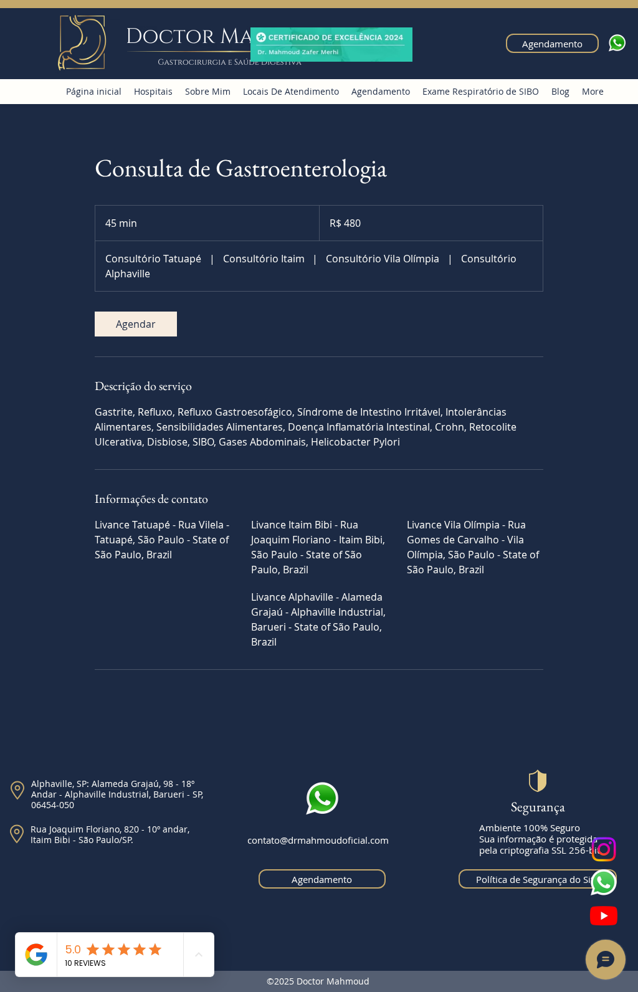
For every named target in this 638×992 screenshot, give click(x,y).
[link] (136, 324)
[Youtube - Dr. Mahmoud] (604, 915)
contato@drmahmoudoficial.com (318, 840)
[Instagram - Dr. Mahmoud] (604, 849)
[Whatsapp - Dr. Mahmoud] (604, 882)
